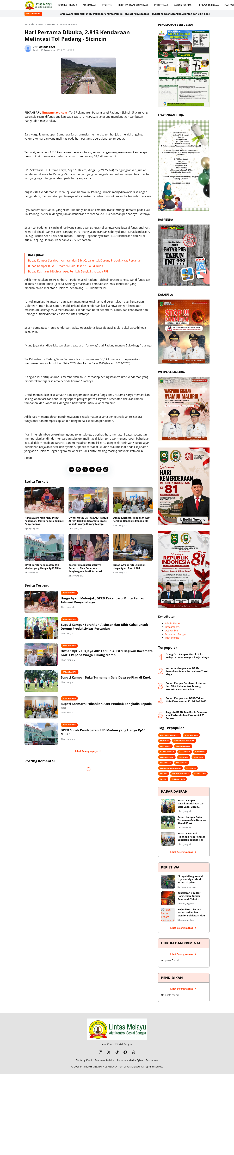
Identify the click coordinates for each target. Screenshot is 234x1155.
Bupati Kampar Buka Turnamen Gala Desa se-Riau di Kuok (65, 266)
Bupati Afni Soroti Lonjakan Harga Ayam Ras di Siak (129, 566)
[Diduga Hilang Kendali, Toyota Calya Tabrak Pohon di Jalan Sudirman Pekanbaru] (168, 882)
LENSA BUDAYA (209, 5)
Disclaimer (152, 1060)
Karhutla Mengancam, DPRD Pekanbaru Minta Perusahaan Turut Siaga (187, 671)
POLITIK (107, 5)
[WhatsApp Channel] (133, 1052)
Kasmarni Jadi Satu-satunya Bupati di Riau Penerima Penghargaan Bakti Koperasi (85, 568)
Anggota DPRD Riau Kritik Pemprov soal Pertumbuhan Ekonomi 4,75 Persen (186, 715)
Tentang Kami (84, 1060)
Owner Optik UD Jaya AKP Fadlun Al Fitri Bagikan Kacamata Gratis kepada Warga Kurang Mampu (88, 520)
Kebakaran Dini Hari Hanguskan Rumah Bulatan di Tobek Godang (189, 896)
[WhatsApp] (105, 469)
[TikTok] (117, 1052)
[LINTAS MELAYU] (38, 5)
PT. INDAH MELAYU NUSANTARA (98, 1066)
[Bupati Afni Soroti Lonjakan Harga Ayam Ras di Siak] (133, 547)
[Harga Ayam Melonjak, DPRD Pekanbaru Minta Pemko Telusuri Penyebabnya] (44, 500)
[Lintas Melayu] (117, 1029)
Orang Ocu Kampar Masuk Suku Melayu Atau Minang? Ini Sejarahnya (187, 656)
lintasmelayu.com (54, 112)
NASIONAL (89, 5)
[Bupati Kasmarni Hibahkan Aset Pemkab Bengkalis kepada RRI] (133, 500)
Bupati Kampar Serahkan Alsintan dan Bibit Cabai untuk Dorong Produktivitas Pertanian (148, 13)
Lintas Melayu (132, 1066)
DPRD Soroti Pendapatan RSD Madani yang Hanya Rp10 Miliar (43, 566)
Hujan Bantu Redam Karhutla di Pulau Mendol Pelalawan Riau (191, 912)
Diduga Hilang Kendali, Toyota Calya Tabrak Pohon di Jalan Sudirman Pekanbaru (190, 879)
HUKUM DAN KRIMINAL (133, 5)
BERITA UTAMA (67, 5)
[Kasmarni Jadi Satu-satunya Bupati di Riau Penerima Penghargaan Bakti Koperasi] (88, 547)
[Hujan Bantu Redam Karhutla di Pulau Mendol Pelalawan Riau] (168, 915)
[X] (85, 469)
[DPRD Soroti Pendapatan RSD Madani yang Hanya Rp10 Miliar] (44, 547)
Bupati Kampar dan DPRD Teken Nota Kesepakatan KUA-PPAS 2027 (186, 700)
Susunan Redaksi (104, 1060)
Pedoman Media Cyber (130, 1060)
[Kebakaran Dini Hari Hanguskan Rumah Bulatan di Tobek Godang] (168, 898)
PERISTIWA (161, 5)
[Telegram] (92, 469)
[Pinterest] (99, 469)
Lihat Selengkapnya (86, 751)
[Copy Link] (71, 469)
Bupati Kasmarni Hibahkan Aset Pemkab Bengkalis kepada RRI (68, 271)
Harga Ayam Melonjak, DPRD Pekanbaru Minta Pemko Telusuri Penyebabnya (47, 13)
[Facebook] (78, 469)
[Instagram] (100, 1052)
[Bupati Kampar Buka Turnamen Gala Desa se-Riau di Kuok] (41, 681)
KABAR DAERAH (184, 5)
